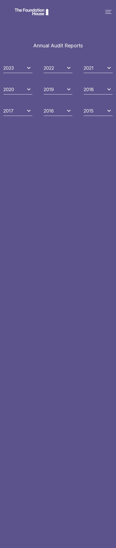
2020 (8, 89)
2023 (8, 68)
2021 (88, 68)
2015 (88, 111)
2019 (49, 89)
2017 (8, 111)
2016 (49, 111)
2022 (49, 68)
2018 (89, 89)
